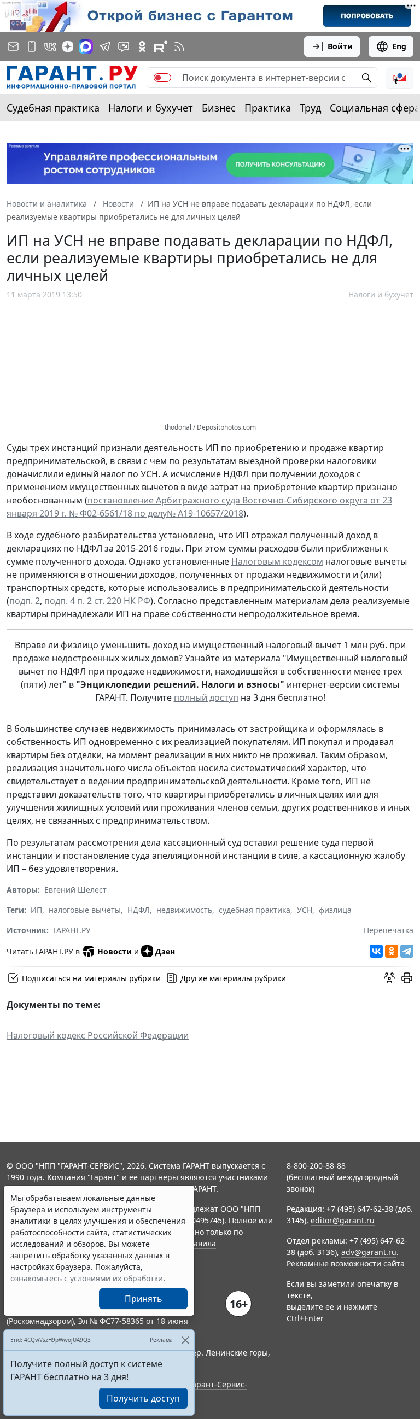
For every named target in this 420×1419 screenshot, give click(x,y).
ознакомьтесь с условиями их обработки (86, 1278)
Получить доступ (143, 1398)
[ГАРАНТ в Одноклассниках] (142, 46)
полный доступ (206, 697)
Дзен (165, 951)
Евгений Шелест (75, 889)
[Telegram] (406, 951)
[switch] (162, 77)
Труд (310, 107)
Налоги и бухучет (150, 107)
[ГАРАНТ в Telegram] (105, 46)
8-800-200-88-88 (316, 1165)
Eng (399, 46)
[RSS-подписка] (179, 46)
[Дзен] (67, 46)
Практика (267, 107)
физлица (335, 910)
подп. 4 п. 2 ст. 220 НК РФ (97, 601)
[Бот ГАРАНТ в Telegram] (123, 46)
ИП (36, 910)
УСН (304, 910)
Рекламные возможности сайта (346, 1263)
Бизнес (219, 107)
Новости (114, 951)
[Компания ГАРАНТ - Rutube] (160, 46)
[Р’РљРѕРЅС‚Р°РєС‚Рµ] (376, 951)
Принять (143, 1299)
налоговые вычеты (85, 910)
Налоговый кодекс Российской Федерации (98, 1035)
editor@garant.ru (343, 1220)
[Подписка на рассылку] (13, 46)
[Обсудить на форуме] (389, 977)
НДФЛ (138, 910)
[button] (399, 77)
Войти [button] (340, 46)
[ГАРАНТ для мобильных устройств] (31, 46)
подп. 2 (24, 601)
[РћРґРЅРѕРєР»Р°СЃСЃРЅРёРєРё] (391, 951)
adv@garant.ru (368, 1252)
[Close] (185, 1340)
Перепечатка (388, 930)
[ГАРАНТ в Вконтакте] (50, 46)
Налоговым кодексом (277, 561)
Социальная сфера (375, 107)
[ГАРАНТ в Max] (86, 46)
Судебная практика (53, 107)
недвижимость (184, 910)
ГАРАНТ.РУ (72, 930)
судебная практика (254, 910)
